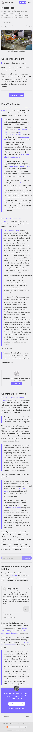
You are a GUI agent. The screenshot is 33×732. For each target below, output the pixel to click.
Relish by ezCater (14, 508)
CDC (15, 51)
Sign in (29, 2)
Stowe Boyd (4, 21)
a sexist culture (18, 183)
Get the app (16, 383)
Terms (19, 724)
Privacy (15, 724)
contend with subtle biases (19, 166)
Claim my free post (16, 704)
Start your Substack (13, 727)
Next (27, 717)
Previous (6, 717)
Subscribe (23, 2)
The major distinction (11, 230)
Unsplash (22, 51)
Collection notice (26, 724)
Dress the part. (14, 157)
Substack (9, 730)
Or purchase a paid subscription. (16, 708)
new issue (13, 575)
